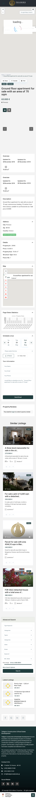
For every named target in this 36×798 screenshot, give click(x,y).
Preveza (5, 102)
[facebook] (5, 717)
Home (3, 74)
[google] (11, 717)
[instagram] (23, 717)
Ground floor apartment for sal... (23, 275)
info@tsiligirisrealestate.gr (12, 774)
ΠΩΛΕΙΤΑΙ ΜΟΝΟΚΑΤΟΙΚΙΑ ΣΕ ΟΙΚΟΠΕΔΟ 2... (20, 701)
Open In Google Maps (9, 234)
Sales (4, 84)
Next (31, 343)
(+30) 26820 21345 (9, 768)
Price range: (6, 662)
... (27, 458)
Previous (5, 343)
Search (18, 671)
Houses (9, 74)
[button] (22, 40)
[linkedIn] (17, 717)
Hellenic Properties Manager (8, 795)
